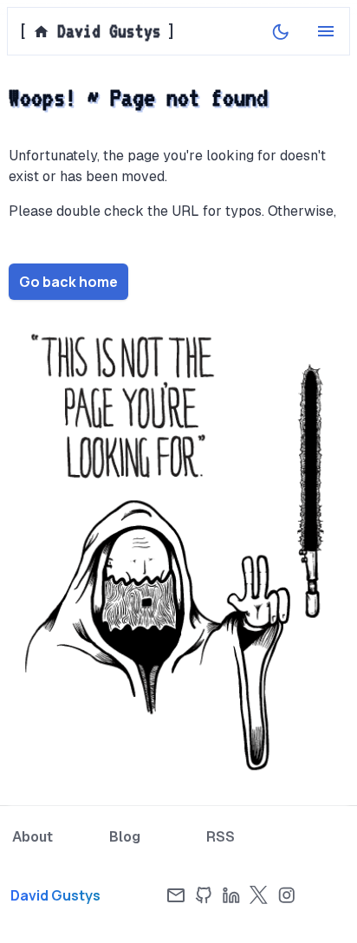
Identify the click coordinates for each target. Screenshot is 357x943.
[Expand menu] (326, 31)
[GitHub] (204, 895)
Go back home (68, 281)
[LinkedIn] (231, 895)
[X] (259, 895)
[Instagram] (287, 895)
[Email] (176, 895)
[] (96, 31)
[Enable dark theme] (281, 31)
